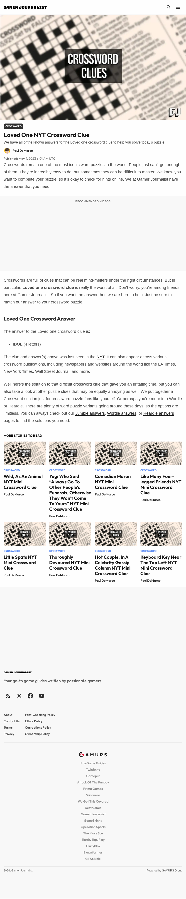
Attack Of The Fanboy (93, 782)
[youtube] (41, 695)
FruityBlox (93, 846)
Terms (8, 727)
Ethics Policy (33, 721)
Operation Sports (93, 827)
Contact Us (12, 721)
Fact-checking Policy (40, 715)
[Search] (168, 7)
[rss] (8, 695)
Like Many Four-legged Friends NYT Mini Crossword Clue (160, 484)
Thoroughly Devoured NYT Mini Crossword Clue (69, 562)
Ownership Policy (37, 734)
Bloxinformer (93, 852)
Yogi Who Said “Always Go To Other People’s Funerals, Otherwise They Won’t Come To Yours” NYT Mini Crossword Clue (70, 492)
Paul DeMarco (14, 494)
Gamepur (93, 776)
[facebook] (30, 695)
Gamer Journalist (93, 814)
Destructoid (93, 808)
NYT (100, 357)
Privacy (9, 734)
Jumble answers (90, 413)
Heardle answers (158, 413)
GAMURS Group (172, 870)
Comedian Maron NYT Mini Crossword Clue (113, 481)
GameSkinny (93, 820)
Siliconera (93, 795)
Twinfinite (93, 770)
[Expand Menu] (177, 7)
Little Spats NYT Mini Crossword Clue (20, 562)
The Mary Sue (93, 833)
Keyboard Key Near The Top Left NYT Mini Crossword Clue (160, 565)
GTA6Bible (93, 859)
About (8, 715)
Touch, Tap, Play (93, 840)
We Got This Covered (93, 801)
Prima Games (93, 789)
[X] (19, 695)
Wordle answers (121, 413)
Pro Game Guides (93, 763)
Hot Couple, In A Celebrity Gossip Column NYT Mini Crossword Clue (112, 565)
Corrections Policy (38, 727)
